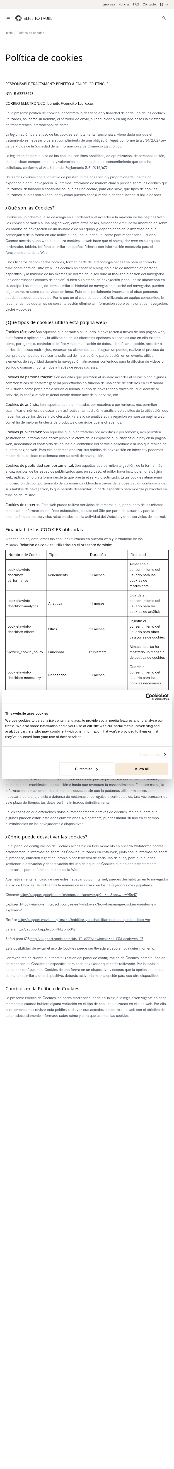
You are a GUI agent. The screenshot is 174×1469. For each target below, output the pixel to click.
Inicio (9, 33)
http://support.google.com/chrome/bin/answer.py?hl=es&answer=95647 (78, 894)
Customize (83, 769)
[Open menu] (8, 18)
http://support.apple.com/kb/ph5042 (46, 929)
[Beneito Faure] (33, 18)
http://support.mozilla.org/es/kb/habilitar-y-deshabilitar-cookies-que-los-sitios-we (84, 919)
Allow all (142, 769)
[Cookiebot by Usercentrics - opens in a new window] (149, 696)
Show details (149, 754)
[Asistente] (164, 18)
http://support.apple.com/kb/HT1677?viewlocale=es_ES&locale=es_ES (86, 938)
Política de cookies (31, 33)
